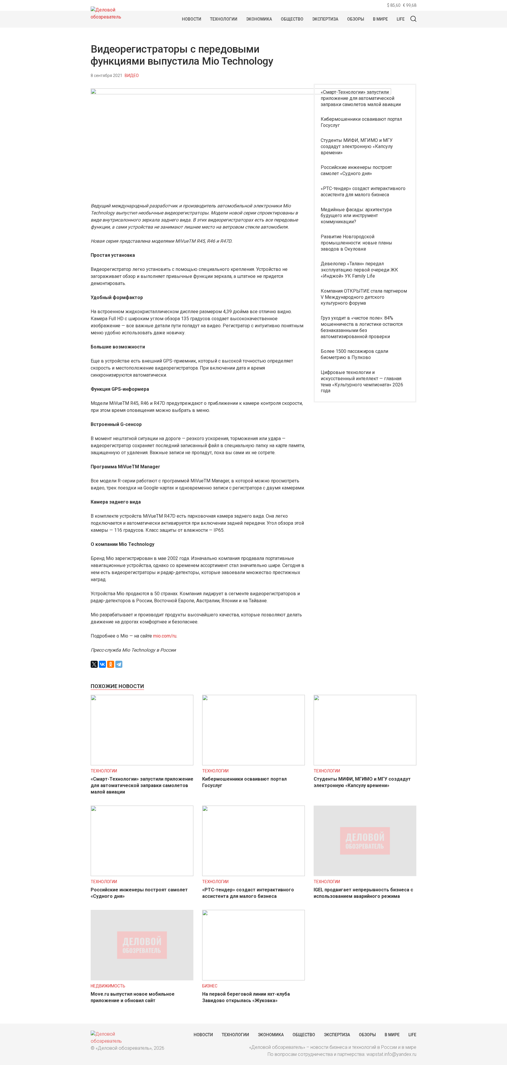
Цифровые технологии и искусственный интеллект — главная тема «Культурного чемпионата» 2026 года (362, 381)
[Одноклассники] (110, 664)
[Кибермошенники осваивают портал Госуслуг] (253, 764)
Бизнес (209, 986)
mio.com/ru (164, 636)
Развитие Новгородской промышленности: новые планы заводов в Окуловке (356, 243)
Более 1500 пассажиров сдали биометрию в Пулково (354, 354)
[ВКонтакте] (102, 664)
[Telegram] (118, 664)
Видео (132, 75)
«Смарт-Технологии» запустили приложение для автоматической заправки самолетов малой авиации (361, 98)
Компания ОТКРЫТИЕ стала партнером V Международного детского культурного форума (364, 297)
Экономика (259, 19)
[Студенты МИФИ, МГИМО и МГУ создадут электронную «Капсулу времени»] (365, 764)
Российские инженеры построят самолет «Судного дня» (356, 170)
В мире (380, 19)
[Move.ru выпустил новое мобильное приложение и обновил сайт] (142, 979)
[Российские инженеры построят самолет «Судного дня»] (142, 874)
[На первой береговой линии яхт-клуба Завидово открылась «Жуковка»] (253, 979)
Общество (292, 19)
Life (401, 19)
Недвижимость (108, 986)
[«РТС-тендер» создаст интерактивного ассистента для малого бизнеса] (253, 874)
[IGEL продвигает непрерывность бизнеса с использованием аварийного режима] (365, 874)
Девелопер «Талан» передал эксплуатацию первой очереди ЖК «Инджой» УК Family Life (359, 270)
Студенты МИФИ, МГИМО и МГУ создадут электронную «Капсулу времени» (357, 146)
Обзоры (355, 19)
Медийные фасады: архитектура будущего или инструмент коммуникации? (356, 216)
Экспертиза (325, 19)
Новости (191, 19)
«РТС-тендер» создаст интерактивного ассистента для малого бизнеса (363, 191)
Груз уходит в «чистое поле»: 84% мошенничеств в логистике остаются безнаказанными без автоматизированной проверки (362, 327)
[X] (94, 664)
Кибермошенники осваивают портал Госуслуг (361, 122)
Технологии (223, 19)
